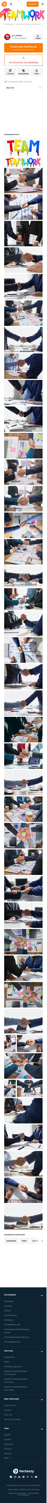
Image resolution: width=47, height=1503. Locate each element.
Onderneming (10, 1351)
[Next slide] (37, 1277)
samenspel (11, 1276)
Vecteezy (8, 1342)
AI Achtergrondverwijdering (16, 1373)
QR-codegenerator (12, 1377)
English (7, 1470)
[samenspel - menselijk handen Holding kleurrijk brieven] (23, 161)
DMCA (7, 1397)
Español (7, 1475)
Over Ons (8, 1450)
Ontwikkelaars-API (12, 1360)
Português (8, 1480)
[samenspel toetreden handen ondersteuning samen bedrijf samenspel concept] (23, 729)
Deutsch (7, 1484)
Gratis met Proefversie (23, 48)
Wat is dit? (27, 82)
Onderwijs (8, 1356)
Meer (6, 1493)
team (24, 1276)
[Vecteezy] (4, 4)
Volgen (38, 38)
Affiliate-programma (13, 1402)
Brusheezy (8, 1337)
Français (7, 1489)
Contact (7, 1446)
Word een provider (12, 1455)
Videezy (7, 1346)
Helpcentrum (10, 1441)
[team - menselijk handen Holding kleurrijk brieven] (23, 146)
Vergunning (9, 1393)
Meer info (10, 87)
